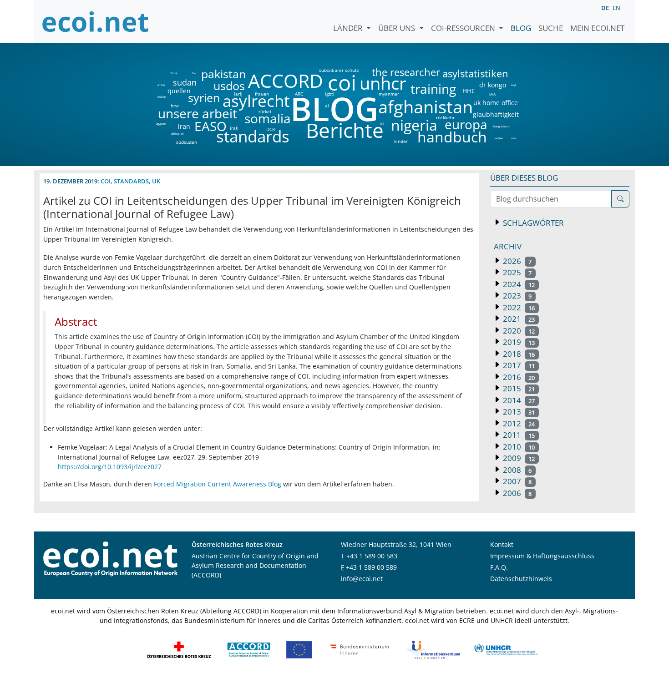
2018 (518, 354)
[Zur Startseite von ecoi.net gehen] (95, 21)
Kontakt (501, 544)
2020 (518, 330)
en (616, 8)
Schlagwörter (532, 223)
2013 (518, 411)
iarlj (238, 93)
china (173, 73)
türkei (264, 111)
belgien (498, 138)
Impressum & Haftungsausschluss (542, 556)
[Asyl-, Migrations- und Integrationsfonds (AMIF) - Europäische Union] (299, 648)
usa (513, 138)
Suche (550, 28)
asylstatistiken (474, 74)
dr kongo (492, 85)
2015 (518, 388)
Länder (349, 28)
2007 (516, 481)
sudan (185, 82)
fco (194, 73)
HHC (469, 91)
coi (342, 82)
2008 (516, 470)
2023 (516, 295)
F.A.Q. (499, 567)
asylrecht (256, 101)
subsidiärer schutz (339, 70)
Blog (521, 28)
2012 (518, 423)
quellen (173, 89)
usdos (229, 85)
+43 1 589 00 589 (371, 567)
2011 (518, 435)
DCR (270, 129)
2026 (516, 261)
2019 (518, 342)
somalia (267, 118)
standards (252, 137)
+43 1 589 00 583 (371, 556)
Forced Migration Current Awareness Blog (217, 484)
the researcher (390, 72)
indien (161, 97)
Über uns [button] (397, 28)
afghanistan (425, 107)
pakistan (223, 74)
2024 (518, 284)
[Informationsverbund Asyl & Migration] (433, 648)
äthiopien (177, 134)
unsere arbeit (174, 113)
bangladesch (501, 126)
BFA (491, 93)
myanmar (389, 93)
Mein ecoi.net (597, 28)
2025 (516, 272)
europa (466, 124)
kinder (401, 141)
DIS (382, 123)
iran (184, 126)
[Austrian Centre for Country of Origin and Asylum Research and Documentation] (248, 648)
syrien (204, 97)
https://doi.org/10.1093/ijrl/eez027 (110, 466)
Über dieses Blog (524, 177)
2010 (518, 446)
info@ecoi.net (362, 578)
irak (234, 128)
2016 (518, 377)
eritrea (161, 85)
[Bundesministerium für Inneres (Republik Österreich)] (359, 648)
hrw (175, 105)
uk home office (495, 103)
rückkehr (445, 117)
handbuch (451, 137)
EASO (210, 126)
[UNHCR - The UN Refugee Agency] (505, 648)
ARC (299, 93)
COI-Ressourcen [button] (464, 28)
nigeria (414, 125)
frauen (262, 93)
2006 (516, 493)
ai (327, 105)
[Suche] (620, 198)
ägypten (161, 123)
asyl (513, 85)
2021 (518, 319)
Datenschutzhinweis (521, 578)
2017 (518, 365)
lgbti (329, 93)
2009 (518, 458)
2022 (518, 307)
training (433, 88)
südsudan (186, 142)
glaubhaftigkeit (495, 114)
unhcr (383, 83)
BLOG (333, 108)
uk (156, 181)
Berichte (345, 132)
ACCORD (285, 80)
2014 (518, 400)
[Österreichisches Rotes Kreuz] (179, 648)
